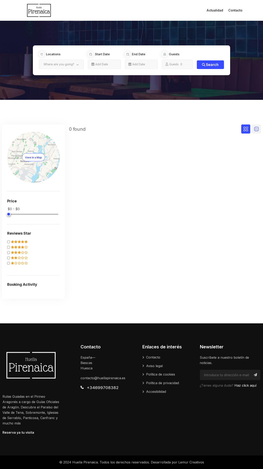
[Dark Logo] (39, 10)
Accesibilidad (156, 391)
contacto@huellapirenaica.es (103, 378)
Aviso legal (154, 366)
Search (212, 64)
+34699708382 (103, 387)
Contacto (235, 10)
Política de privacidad (162, 383)
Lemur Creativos (191, 462)
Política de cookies (160, 374)
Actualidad (214, 10)
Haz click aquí (245, 385)
